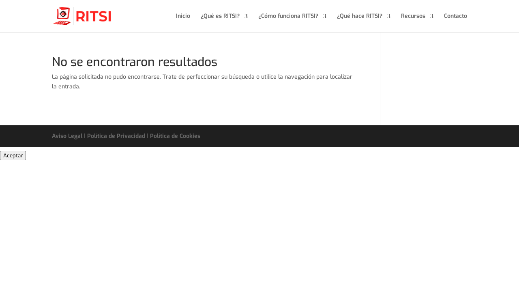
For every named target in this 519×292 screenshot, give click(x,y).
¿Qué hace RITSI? (359, 16)
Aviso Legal (67, 136)
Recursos (413, 16)
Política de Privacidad (116, 136)
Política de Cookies (175, 136)
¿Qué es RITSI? (220, 16)
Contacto (455, 16)
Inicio (183, 16)
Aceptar (13, 155)
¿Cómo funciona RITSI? (288, 16)
